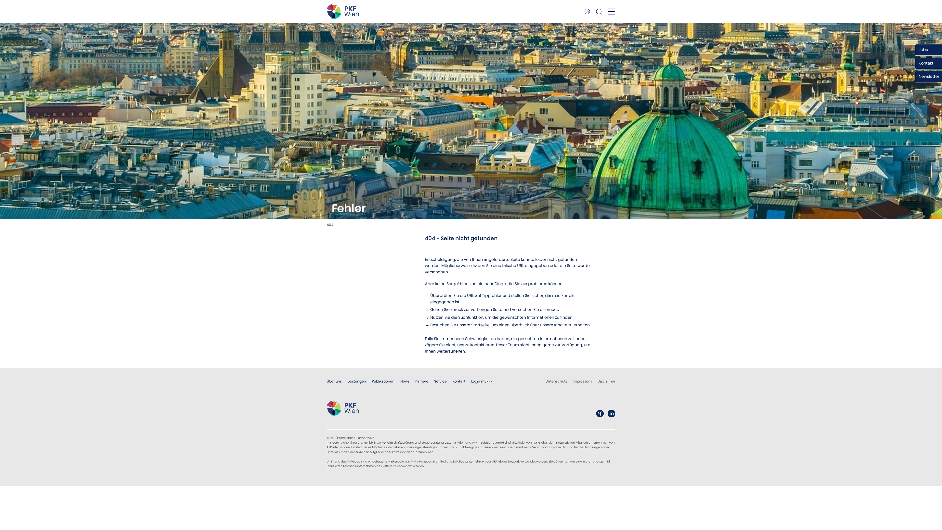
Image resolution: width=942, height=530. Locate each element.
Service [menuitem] (440, 381)
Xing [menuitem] (600, 413)
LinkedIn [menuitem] (611, 413)
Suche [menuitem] (599, 11)
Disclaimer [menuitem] (606, 381)
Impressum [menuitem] (582, 381)
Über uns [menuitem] (334, 381)
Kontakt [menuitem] (459, 381)
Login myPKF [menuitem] (481, 381)
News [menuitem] (404, 381)
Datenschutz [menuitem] (556, 381)
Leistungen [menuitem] (357, 381)
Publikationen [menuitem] (383, 381)
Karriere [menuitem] (421, 381)
